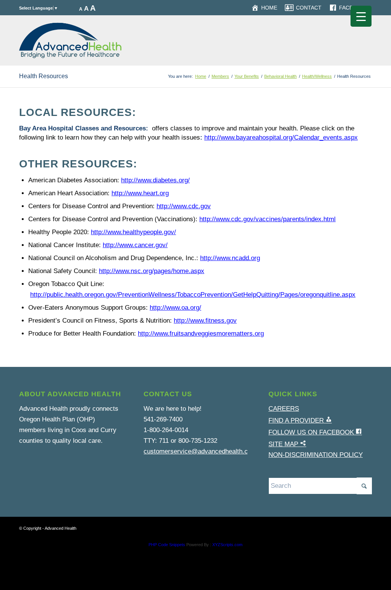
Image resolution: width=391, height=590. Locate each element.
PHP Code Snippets (167, 544)
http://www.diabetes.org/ (155, 180)
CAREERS (283, 408)
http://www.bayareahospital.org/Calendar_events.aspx (281, 137)
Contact (309, 8)
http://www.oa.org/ (175, 307)
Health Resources (43, 76)
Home (269, 8)
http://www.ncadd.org (230, 258)
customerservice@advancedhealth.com (200, 451)
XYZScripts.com (227, 544)
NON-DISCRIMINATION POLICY (315, 454)
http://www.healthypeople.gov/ (133, 232)
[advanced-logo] (70, 40)
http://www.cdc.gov (184, 206)
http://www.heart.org (140, 193)
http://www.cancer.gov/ (135, 245)
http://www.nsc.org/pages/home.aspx (151, 271)
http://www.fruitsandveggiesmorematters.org (201, 333)
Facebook (353, 8)
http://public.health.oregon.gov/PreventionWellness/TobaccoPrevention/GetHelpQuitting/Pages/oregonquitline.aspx (192, 294)
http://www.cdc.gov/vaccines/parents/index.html (267, 219)
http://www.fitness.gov (205, 320)
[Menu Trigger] (361, 16)
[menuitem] (264, 7)
